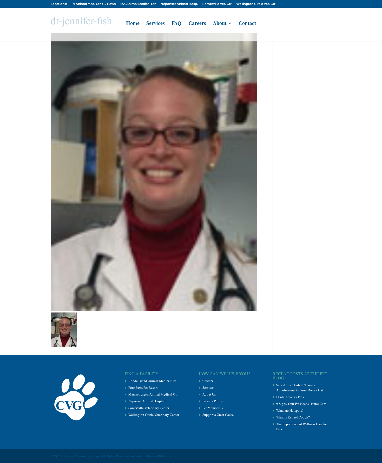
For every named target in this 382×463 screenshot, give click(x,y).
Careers (197, 24)
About (220, 24)
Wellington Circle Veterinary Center (153, 414)
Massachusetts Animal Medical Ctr (152, 394)
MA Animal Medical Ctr (138, 4)
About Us (209, 394)
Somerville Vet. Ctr (217, 4)
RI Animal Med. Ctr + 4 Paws (93, 4)
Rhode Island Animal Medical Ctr (152, 380)
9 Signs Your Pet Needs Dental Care (301, 403)
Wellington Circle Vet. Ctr (255, 4)
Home (133, 24)
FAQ (177, 24)
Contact (247, 24)
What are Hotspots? (290, 410)
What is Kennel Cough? (293, 417)
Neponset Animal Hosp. (179, 4)
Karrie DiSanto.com (161, 455)
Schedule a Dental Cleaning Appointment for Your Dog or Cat (299, 387)
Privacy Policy (212, 401)
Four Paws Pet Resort (143, 387)
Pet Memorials (212, 407)
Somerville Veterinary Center (148, 407)
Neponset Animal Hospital (147, 401)
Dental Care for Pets (290, 397)
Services (155, 24)
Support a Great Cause (218, 414)
